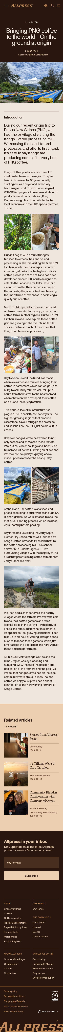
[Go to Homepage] (22, 5)
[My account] (52, 5)
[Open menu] (6, 5)
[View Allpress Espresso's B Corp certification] (55, 996)
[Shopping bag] (58, 5)
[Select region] (46, 5)
